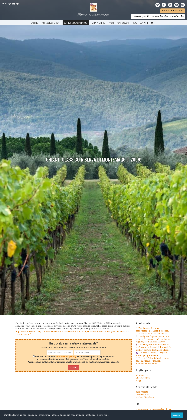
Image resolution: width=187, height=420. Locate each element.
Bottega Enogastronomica (75, 22)
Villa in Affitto (98, 22)
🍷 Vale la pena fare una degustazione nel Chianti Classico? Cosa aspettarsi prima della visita (152, 331)
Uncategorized (143, 378)
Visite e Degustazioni (50, 22)
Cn (17, 4)
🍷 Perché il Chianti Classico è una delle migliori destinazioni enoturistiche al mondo (152, 361)
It (3, 4)
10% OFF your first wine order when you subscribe (158, 16)
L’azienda (34, 22)
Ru (13, 4)
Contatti (144, 22)
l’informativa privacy (66, 356)
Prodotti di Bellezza (145, 397)
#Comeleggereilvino (142, 410)
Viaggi (139, 380)
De (9, 4)
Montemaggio (142, 375)
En (6, 4)
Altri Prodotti (142, 392)
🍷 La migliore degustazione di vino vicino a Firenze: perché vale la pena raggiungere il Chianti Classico (153, 339)
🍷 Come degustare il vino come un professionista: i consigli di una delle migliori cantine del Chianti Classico (153, 347)
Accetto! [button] (177, 415)
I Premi (111, 22)
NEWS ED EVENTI (123, 22)
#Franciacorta (155, 410)
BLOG (135, 22)
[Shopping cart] (152, 22)
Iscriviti (73, 368)
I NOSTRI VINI (142, 395)
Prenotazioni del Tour (173, 10)
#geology (166, 409)
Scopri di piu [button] (103, 415)
